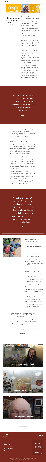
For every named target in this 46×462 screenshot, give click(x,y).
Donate (23, 333)
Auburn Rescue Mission (7, 448)
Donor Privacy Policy (19, 459)
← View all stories (23, 425)
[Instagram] (37, 435)
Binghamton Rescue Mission (8, 450)
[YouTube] (40, 435)
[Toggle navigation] (44, 2)
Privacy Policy (13, 459)
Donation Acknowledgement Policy (29, 459)
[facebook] (35, 435)
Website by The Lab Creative (31, 458)
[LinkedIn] (42, 435)
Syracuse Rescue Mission (8, 446)
